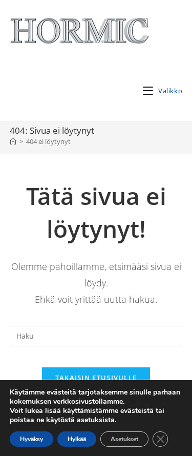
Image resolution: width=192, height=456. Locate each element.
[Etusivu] (13, 141)
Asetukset (124, 439)
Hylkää (77, 439)
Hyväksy (31, 439)
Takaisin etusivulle (96, 377)
